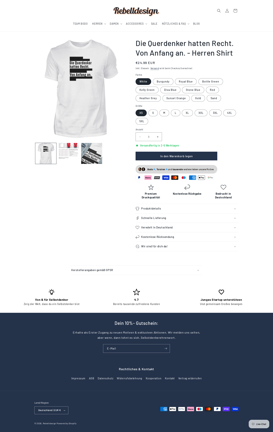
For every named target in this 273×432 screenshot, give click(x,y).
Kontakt (170, 378)
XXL (201, 112)
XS (141, 112)
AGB (91, 378)
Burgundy (163, 81)
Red (212, 89)
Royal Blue (186, 81)
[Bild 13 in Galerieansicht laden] (68, 153)
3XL (215, 112)
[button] (99, 24)
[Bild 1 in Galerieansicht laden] (45, 153)
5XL (141, 121)
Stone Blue (193, 89)
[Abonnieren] (166, 348)
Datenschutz (105, 378)
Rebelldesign (49, 423)
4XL (229, 112)
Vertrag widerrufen (190, 378)
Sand (214, 98)
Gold (198, 98)
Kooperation (154, 378)
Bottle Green (210, 81)
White (143, 81)
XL (187, 112)
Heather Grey (148, 98)
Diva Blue (170, 89)
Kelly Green (147, 89)
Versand (154, 68)
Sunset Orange (176, 98)
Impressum (78, 378)
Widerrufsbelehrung (129, 378)
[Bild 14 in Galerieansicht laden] (91, 153)
